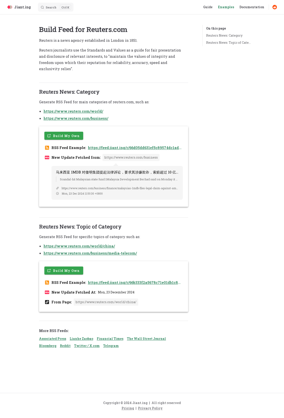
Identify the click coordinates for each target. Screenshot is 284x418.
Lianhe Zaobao (81, 338)
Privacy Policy (150, 408)
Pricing (128, 408)
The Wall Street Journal (146, 338)
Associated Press (52, 338)
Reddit (65, 346)
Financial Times (110, 338)
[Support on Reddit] (275, 7)
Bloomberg (47, 346)
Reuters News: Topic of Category (229, 42)
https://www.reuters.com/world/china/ (79, 246)
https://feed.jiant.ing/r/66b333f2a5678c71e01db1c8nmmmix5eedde (134, 282)
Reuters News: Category (224, 35)
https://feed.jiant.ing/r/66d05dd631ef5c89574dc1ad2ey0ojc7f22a (134, 147)
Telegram (111, 346)
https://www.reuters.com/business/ (75, 118)
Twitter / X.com (87, 346)
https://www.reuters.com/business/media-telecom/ (90, 253)
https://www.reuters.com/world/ (73, 111)
